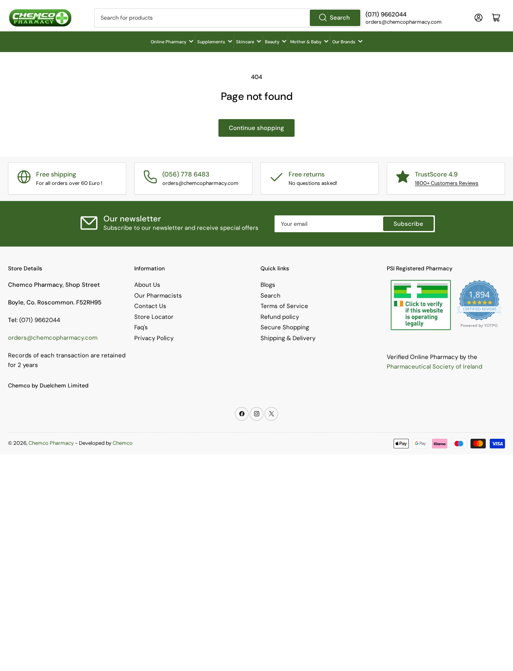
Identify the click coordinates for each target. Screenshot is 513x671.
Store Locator (154, 317)
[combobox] (227, 17)
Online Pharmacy (168, 42)
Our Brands (343, 42)
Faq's (141, 327)
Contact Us (150, 306)
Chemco (123, 443)
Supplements (211, 42)
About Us (147, 285)
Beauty (272, 42)
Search (340, 18)
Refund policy (280, 317)
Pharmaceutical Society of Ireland (434, 367)
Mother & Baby (305, 42)
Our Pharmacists (158, 296)
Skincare (245, 42)
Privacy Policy (154, 338)
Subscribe (408, 224)
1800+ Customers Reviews (447, 183)
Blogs (268, 285)
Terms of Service (284, 306)
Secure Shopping (285, 327)
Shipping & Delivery (288, 338)
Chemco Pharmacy (51, 443)
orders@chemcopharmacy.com (52, 338)
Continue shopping (256, 128)
